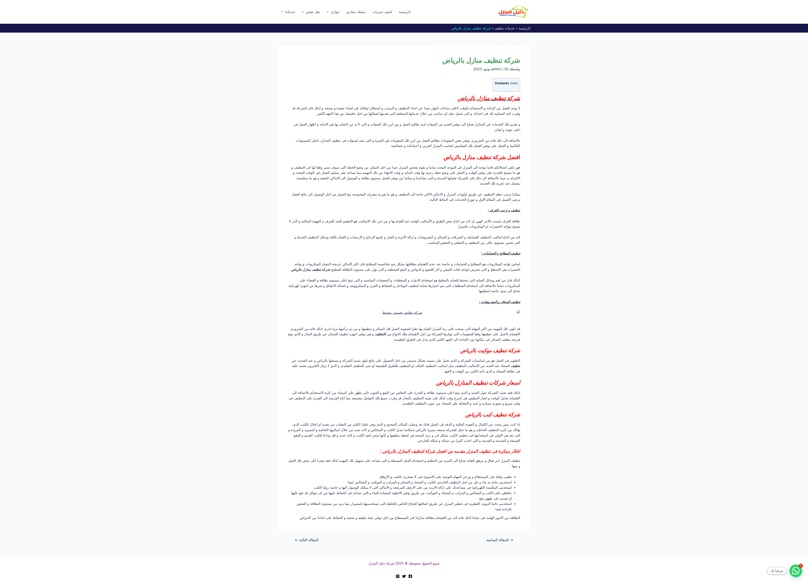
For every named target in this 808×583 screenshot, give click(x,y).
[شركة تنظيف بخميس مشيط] (404, 312)
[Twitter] (404, 576)
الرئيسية (405, 12)
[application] (329, 11)
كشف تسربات (382, 12)
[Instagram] (398, 576)
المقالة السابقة (499, 540)
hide (514, 83)
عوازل (335, 12)
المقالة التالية (307, 540)
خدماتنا (290, 12)
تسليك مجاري (355, 12)
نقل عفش (313, 12)
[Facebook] (410, 576)
